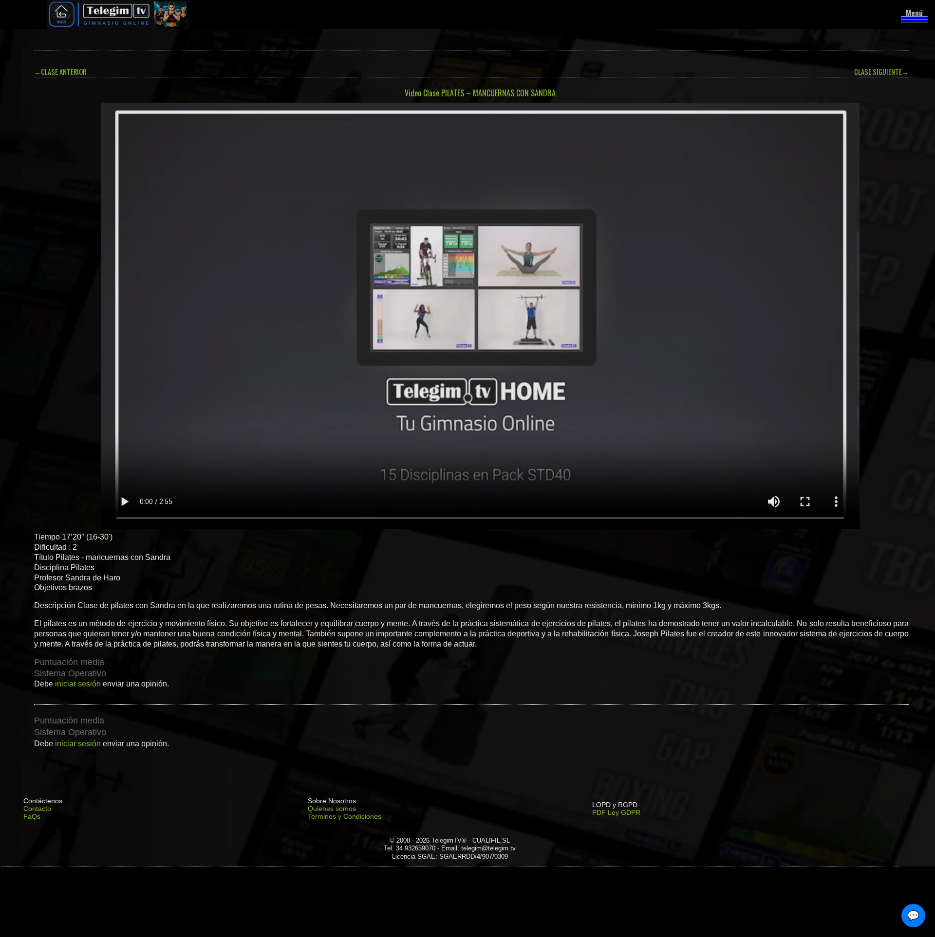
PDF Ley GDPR (616, 812)
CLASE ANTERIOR (60, 72)
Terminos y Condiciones (344, 816)
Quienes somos (332, 808)
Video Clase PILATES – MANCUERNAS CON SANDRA (480, 93)
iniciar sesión (78, 684)
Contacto (37, 808)
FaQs (31, 816)
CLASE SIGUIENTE (881, 72)
